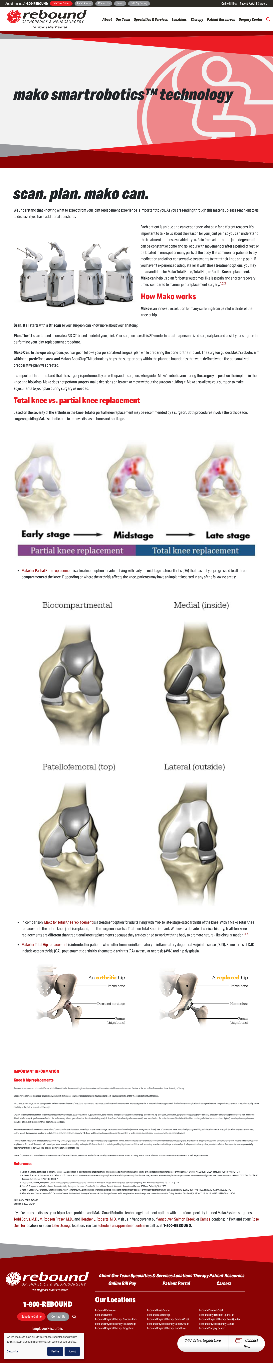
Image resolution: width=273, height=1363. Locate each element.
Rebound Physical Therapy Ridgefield (114, 1328)
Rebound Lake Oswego (158, 1315)
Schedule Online (61, 3)
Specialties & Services (151, 19)
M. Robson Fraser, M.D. (56, 1219)
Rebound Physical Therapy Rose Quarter (219, 1319)
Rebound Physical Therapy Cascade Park (116, 1319)
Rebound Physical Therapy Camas (216, 1324)
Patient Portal (247, 3)
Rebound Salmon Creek (211, 1310)
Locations (179, 19)
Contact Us (104, 3)
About (107, 19)
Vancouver (165, 1219)
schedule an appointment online (121, 1225)
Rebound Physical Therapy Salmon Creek (168, 1319)
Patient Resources (221, 19)
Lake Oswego (62, 1225)
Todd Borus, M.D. (26, 1219)
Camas (205, 1219)
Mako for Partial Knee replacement (47, 570)
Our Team (123, 19)
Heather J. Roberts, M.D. (99, 1219)
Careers (262, 3)
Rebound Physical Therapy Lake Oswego (115, 1324)
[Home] (47, 19)
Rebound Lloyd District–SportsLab (216, 1315)
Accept (72, 1351)
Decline (55, 1351)
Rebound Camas (103, 1315)
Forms (120, 3)
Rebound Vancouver (105, 1310)
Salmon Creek (184, 1219)
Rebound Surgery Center (212, 1328)
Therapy (196, 19)
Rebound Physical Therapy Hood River (166, 1328)
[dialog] (44, 1346)
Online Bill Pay (229, 3)
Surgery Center (250, 19)
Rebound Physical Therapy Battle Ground (168, 1324)
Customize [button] (12, 1351)
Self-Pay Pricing (139, 3)
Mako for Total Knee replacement (68, 922)
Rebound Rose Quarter (158, 1310)
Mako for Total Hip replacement (45, 944)
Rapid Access (84, 3)
